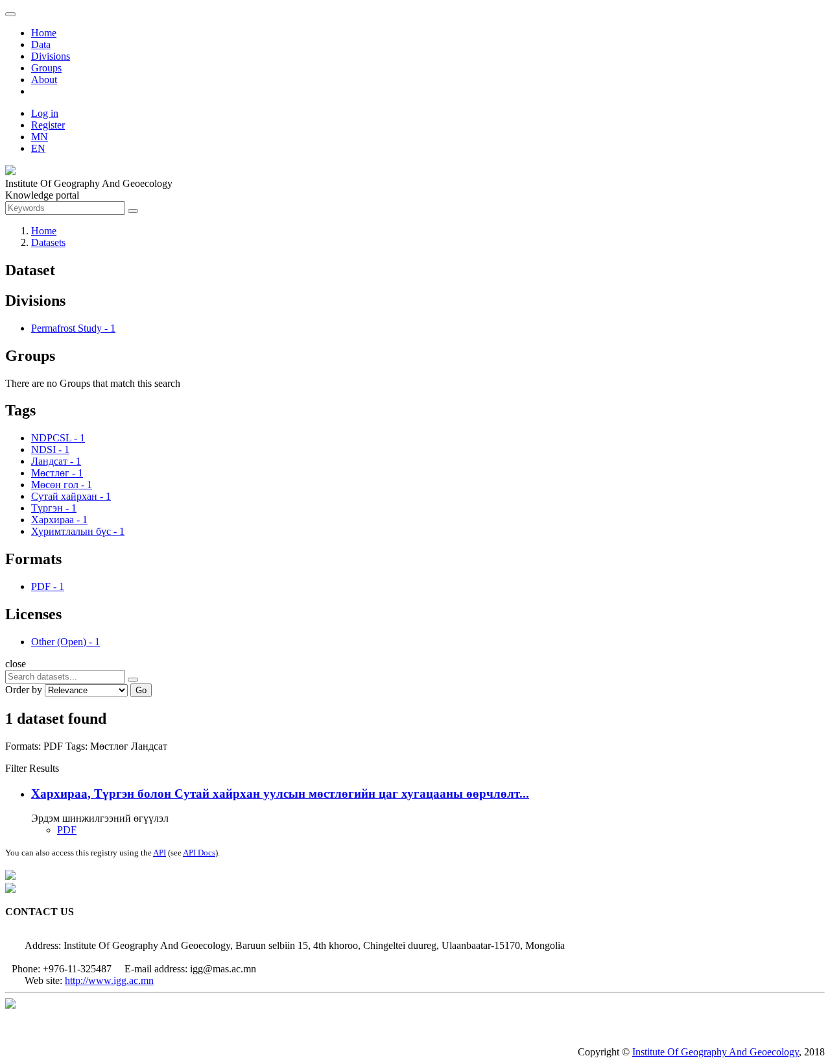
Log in (44, 113)
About (44, 79)
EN (38, 148)
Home (43, 32)
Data (41, 44)
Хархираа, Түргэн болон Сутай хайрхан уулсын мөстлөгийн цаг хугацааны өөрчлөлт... (280, 793)
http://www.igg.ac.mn (109, 980)
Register (48, 124)
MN (39, 136)
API (159, 852)
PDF (67, 829)
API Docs (199, 852)
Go (141, 690)
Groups (46, 67)
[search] (133, 680)
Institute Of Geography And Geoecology (715, 1051)
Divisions (50, 56)
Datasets (48, 242)
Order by (23, 689)
